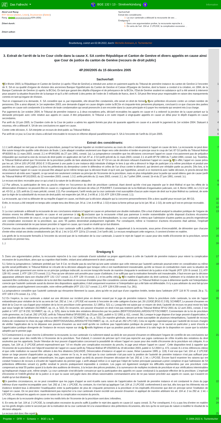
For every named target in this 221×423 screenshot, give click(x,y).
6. (125, 26)
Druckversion (36, 15)
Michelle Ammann (124, 43)
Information (212, 4)
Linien (25, 15)
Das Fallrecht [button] (18, 4)
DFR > (21, 419)
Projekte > (8, 419)
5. (125, 23)
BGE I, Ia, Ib (47, 419)
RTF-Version (8, 15)
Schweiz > (33, 419)
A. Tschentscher (143, 43)
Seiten (18, 15)
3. (125, 17)
